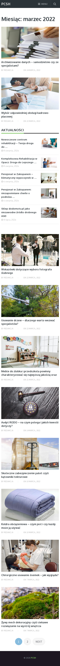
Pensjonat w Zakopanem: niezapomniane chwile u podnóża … (16, 193)
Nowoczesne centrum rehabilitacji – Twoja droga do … (17, 143)
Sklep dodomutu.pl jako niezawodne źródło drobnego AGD (18, 212)
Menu (44, 3)
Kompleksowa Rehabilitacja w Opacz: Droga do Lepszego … (19, 160)
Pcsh (5, 4)
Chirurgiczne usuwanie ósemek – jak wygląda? (30, 575)
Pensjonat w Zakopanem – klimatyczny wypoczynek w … (19, 176)
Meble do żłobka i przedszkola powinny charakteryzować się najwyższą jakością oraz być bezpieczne (29, 375)
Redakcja (8, 70)
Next (39, 641)
